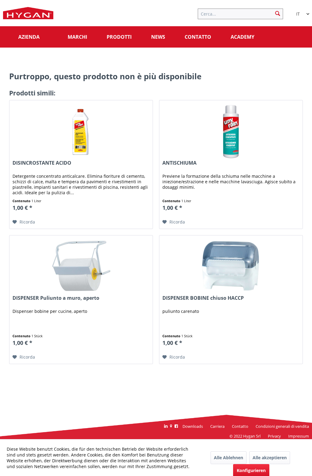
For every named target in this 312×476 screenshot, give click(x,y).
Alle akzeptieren (270, 457)
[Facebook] (176, 426)
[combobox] (299, 11)
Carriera (217, 426)
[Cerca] (277, 13)
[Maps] (171, 426)
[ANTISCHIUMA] (231, 130)
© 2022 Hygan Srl (245, 436)
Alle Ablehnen (228, 457)
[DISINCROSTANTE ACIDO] (81, 130)
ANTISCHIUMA (179, 163)
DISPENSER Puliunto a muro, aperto (55, 298)
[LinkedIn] (166, 426)
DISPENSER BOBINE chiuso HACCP (203, 298)
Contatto (240, 426)
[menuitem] (243, 13)
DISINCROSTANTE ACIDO (41, 163)
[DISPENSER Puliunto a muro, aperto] (81, 265)
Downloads (193, 426)
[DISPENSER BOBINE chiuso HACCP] (231, 265)
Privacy (274, 436)
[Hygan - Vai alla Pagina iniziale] (28, 14)
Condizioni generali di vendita (282, 426)
